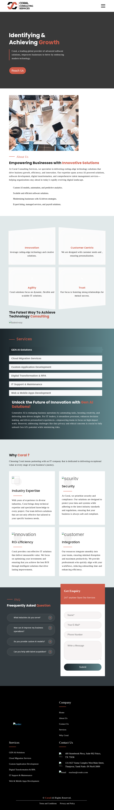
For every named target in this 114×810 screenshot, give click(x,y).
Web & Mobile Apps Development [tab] (31, 393)
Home (61, 712)
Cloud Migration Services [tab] (26, 358)
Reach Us (18, 70)
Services (62, 730)
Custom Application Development (24, 764)
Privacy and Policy (67, 803)
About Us (63, 718)
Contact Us (64, 724)
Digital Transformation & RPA (22, 770)
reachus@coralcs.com (78, 772)
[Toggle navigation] (103, 6)
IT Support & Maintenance (20, 775)
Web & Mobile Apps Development (24, 781)
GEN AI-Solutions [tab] (21, 349)
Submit (82, 667)
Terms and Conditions (48, 803)
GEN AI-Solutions (17, 752)
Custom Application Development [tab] (31, 367)
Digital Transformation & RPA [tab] (28, 375)
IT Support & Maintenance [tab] (26, 384)
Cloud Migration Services (20, 758)
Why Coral (64, 735)
